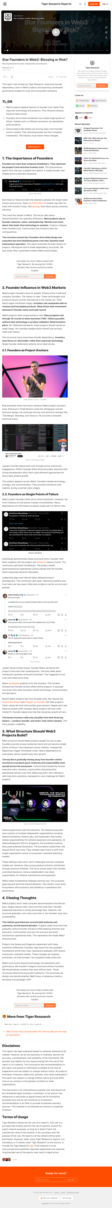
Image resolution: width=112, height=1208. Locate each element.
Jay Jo (11, 68)
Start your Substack (50, 1198)
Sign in (105, 4)
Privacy (57, 1192)
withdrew (41, 562)
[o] (78, 130)
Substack (45, 1203)
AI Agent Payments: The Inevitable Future (93, 129)
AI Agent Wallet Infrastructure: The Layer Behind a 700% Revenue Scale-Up (96, 179)
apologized (14, 683)
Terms (63, 1192)
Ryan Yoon (101, 133)
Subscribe (94, 4)
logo (31, 1146)
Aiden (4, 68)
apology (36, 206)
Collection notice (73, 1192)
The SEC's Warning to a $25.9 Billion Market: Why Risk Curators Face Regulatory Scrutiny (95, 169)
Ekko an (92, 133)
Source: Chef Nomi (34, 553)
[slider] (56, 50)
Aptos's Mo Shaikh (11, 702)
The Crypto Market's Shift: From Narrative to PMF (96, 189)
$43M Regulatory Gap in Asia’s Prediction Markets (96, 149)
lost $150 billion (36, 203)
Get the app (66, 1198)
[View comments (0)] (106, 27)
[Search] (80, 4)
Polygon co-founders (35, 702)
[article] (92, 130)
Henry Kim (92, 173)
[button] (40, 32)
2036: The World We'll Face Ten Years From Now (96, 159)
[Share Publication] (85, 4)
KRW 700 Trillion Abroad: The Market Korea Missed (95, 139)
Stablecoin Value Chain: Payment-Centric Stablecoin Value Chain (95, 199)
